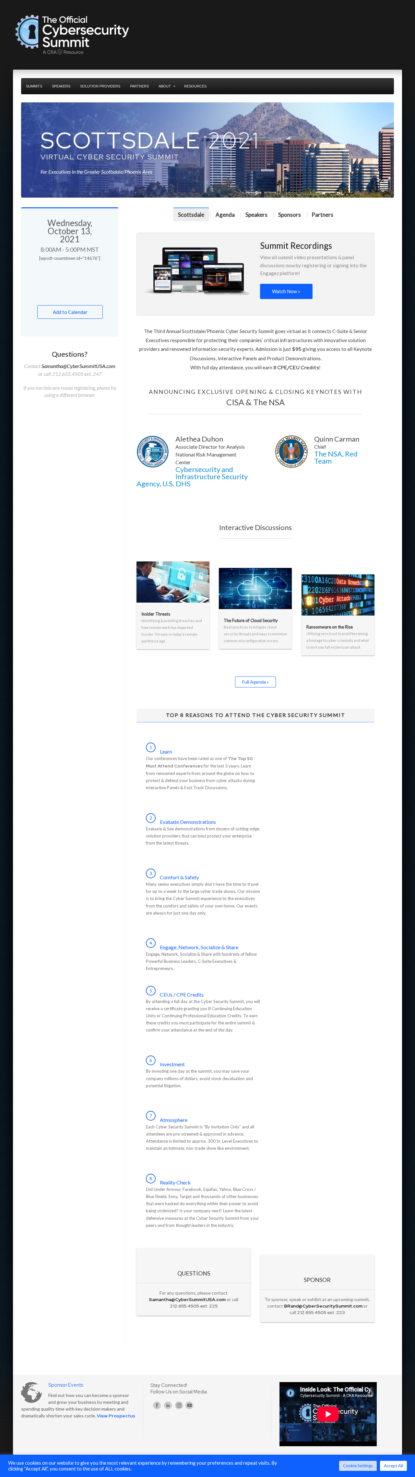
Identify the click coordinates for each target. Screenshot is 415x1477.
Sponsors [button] (289, 214)
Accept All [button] (393, 1465)
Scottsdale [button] (191, 214)
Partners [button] (322, 214)
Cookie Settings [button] (358, 1465)
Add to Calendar (70, 312)
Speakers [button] (256, 214)
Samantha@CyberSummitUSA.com (78, 366)
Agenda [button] (225, 214)
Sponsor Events (65, 1385)
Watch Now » (286, 291)
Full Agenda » (255, 682)
